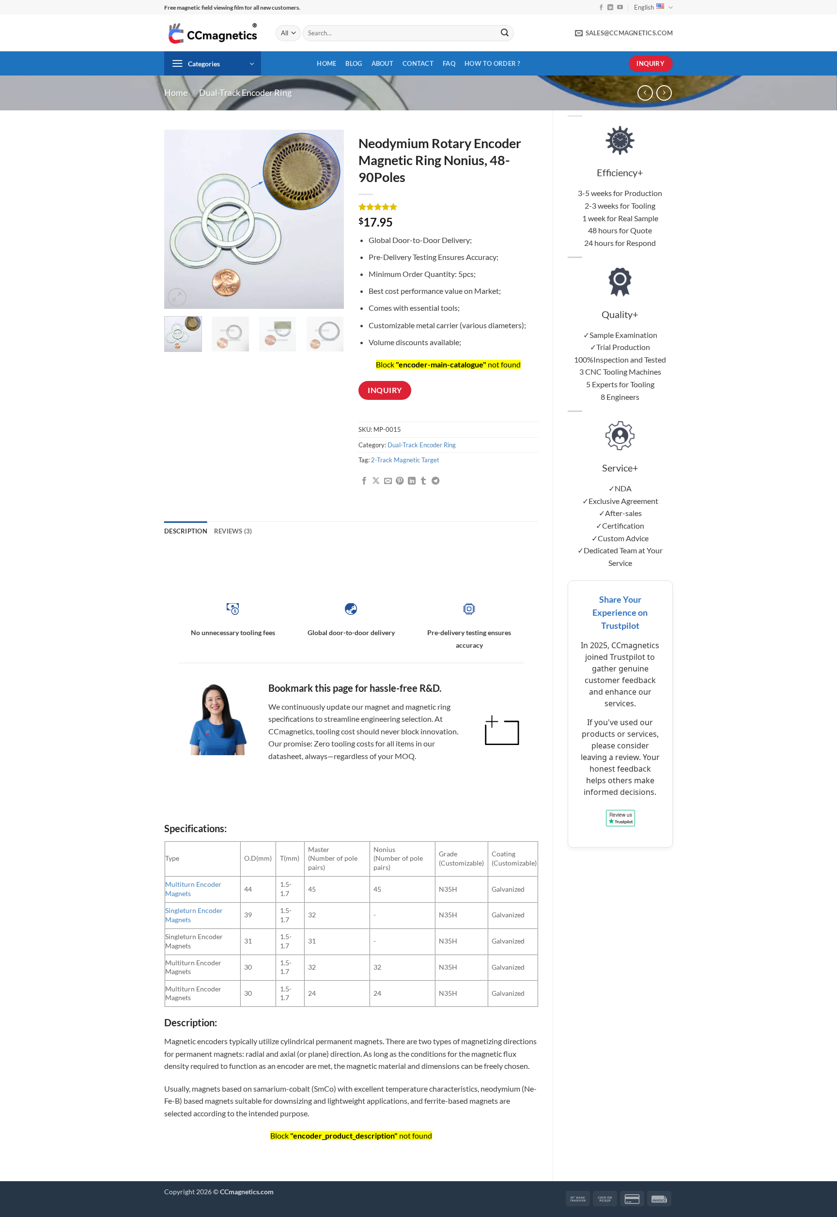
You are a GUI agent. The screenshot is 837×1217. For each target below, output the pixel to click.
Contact (418, 63)
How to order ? (492, 63)
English (644, 7)
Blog (353, 63)
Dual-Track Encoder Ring (245, 92)
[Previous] (180, 219)
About (382, 63)
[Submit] (504, 33)
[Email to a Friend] (388, 481)
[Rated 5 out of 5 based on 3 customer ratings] (448, 207)
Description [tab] (185, 531)
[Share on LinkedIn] (412, 481)
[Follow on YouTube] (620, 7)
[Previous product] (663, 92)
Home (326, 63)
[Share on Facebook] (364, 481)
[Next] (328, 219)
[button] (212, 63)
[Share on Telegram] (435, 481)
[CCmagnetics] (212, 33)
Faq (449, 63)
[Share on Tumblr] (423, 481)
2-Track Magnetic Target (405, 460)
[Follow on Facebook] (601, 7)
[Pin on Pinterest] (399, 481)
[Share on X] (376, 481)
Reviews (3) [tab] (233, 531)
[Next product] (644, 92)
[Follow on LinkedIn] (610, 7)
